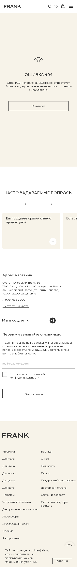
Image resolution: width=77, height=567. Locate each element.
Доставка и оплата (54, 487)
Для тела (8, 458)
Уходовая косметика (16, 502)
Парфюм (8, 494)
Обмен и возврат (53, 494)
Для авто (8, 487)
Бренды (46, 451)
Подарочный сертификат (58, 480)
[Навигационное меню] (71, 6)
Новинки (9, 451)
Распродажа (11, 538)
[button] (50, 6)
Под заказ (48, 466)
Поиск (45, 473)
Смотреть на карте (16, 305)
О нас (45, 458)
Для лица (8, 466)
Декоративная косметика (20, 509)
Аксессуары (10, 516)
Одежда (7, 530)
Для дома (8, 480)
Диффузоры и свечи (16, 523)
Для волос (9, 473)
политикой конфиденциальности (27, 376)
